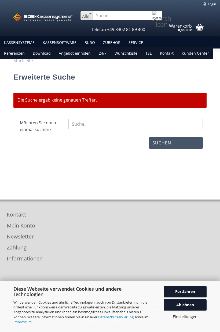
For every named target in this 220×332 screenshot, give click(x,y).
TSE (148, 53)
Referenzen (14, 53)
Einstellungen (185, 316)
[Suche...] (157, 16)
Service (136, 42)
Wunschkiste (126, 53)
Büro (90, 42)
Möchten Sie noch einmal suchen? (38, 126)
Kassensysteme (19, 42)
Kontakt (167, 53)
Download (42, 53)
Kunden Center (195, 53)
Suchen (161, 143)
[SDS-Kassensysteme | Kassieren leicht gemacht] (42, 17)
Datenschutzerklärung (116, 317)
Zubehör (111, 42)
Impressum (22, 321)
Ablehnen (185, 304)
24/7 (103, 53)
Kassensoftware (59, 42)
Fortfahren (185, 291)
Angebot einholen (75, 53)
